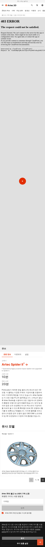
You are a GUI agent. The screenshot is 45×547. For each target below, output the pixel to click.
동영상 (27, 10)
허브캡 (4, 434)
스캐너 (4, 361)
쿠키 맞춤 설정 (22, 543)
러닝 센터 (19, 10)
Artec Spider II (13, 364)
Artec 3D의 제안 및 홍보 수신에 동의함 (18, 513)
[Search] (32, 5)
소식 (39, 10)
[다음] (43, 480)
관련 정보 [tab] (7, 354)
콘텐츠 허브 (6, 10)
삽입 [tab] (27, 354)
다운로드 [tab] (18, 354)
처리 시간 (5, 381)
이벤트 (33, 10)
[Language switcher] (42, 5)
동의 (22, 538)
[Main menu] (2, 5)
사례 (13, 10)
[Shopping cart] (37, 5)
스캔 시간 (5, 374)
